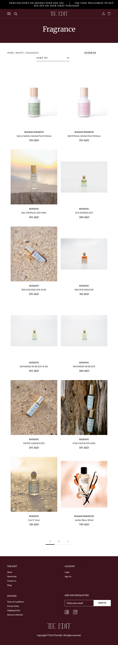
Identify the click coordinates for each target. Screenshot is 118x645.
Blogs (9, 585)
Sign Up (68, 576)
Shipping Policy (13, 610)
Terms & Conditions (15, 602)
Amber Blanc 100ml (84, 520)
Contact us (11, 581)
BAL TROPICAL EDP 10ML (34, 212)
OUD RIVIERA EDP (84, 212)
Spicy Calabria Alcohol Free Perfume (34, 136)
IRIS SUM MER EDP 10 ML (33, 289)
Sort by (42, 58)
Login (67, 572)
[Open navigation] (9, 13)
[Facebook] (67, 612)
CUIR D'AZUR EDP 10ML (84, 443)
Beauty (20, 53)
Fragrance (32, 53)
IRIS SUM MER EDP (84, 289)
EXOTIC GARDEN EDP (34, 443)
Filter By (90, 52)
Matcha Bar (12, 576)
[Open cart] (109, 13)
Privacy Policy (13, 606)
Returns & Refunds (15, 615)
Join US (102, 603)
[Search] (15, 13)
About (9, 572)
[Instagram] (75, 612)
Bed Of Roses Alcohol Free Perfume (84, 136)
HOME (10, 53)
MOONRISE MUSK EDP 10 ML (34, 366)
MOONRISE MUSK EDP (84, 366)
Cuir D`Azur (34, 520)
